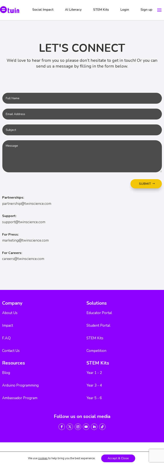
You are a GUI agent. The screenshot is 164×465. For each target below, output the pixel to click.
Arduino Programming (20, 385)
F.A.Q (6, 338)
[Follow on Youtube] (86, 427)
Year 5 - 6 (94, 398)
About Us (10, 312)
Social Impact (42, 9)
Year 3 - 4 (94, 385)
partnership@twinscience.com (26, 203)
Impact (7, 325)
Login (124, 9)
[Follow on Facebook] (62, 427)
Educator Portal (99, 312)
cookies (43, 458)
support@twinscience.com (23, 222)
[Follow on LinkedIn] (94, 427)
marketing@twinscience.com (25, 240)
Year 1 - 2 (94, 372)
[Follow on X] (70, 427)
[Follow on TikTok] (102, 427)
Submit (145, 184)
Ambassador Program (19, 398)
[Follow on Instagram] (78, 427)
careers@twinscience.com (23, 258)
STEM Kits (101, 9)
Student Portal (98, 325)
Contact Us (11, 350)
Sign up (146, 9)
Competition (96, 350)
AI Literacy (73, 9)
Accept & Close (118, 458)
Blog (6, 372)
